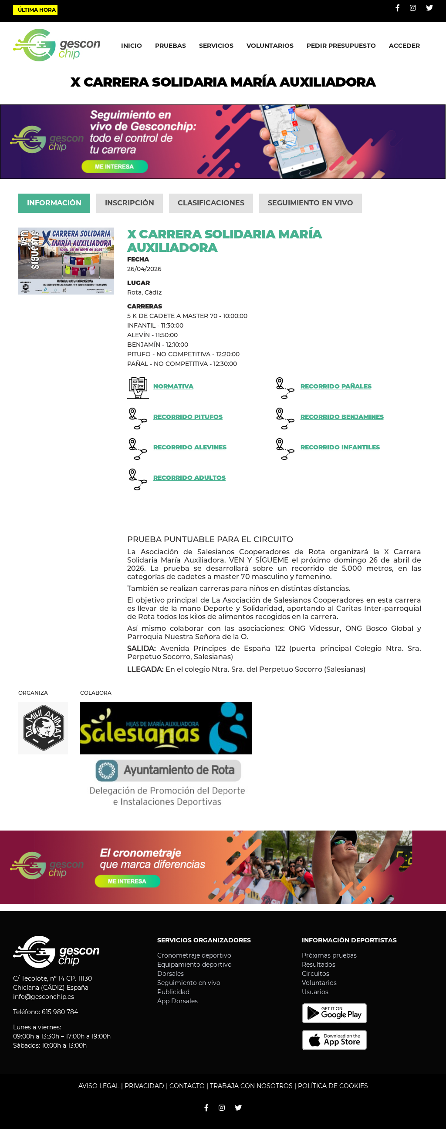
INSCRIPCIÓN (129, 203)
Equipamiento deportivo (194, 964)
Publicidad (173, 992)
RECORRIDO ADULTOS (189, 478)
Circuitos (315, 974)
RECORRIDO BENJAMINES (342, 417)
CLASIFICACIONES (211, 203)
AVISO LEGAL (98, 1086)
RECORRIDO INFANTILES (340, 447)
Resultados (318, 964)
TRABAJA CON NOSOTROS (251, 1086)
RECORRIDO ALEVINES (189, 447)
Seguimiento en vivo (188, 983)
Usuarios (315, 992)
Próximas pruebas (329, 955)
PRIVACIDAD (144, 1086)
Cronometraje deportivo (194, 955)
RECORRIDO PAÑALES (336, 386)
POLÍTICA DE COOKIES (333, 1086)
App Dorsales (177, 1001)
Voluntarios (319, 983)
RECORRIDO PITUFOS (188, 417)
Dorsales (170, 974)
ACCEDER (404, 46)
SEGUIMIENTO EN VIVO (310, 203)
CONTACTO (187, 1086)
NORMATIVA (173, 386)
